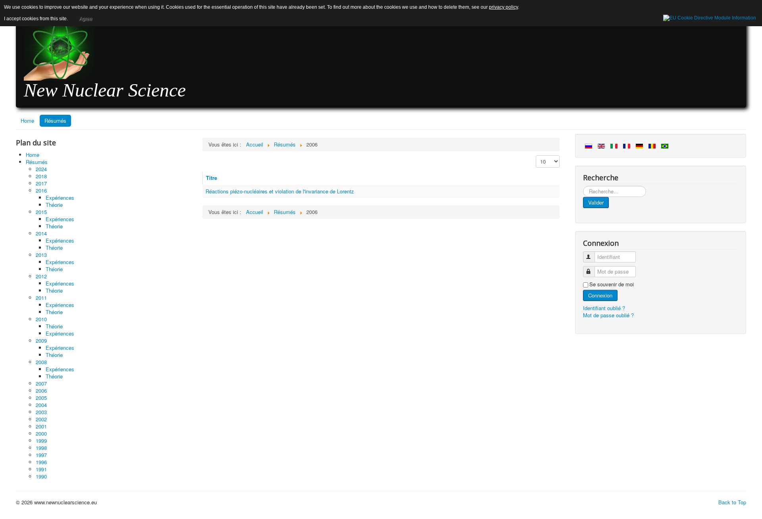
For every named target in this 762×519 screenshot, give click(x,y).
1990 (41, 476)
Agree (85, 18)
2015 (41, 212)
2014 (41, 233)
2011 (41, 297)
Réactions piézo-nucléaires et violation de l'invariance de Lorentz (280, 191)
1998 (41, 447)
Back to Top (732, 502)
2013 (41, 255)
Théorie (54, 204)
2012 (41, 276)
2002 (41, 419)
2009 (41, 340)
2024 (41, 169)
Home (27, 120)
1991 (41, 469)
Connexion (600, 295)
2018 (41, 176)
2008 (41, 362)
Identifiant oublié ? (604, 308)
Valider (596, 202)
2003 (41, 412)
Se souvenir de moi (611, 284)
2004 (41, 405)
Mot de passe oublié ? (608, 315)
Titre (211, 177)
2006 (41, 390)
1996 (41, 462)
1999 (41, 440)
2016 (41, 190)
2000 (41, 433)
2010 (41, 319)
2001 (41, 426)
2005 (41, 397)
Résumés (55, 120)
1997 (41, 455)
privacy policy (503, 7)
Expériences (60, 197)
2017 (41, 183)
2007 (41, 383)
